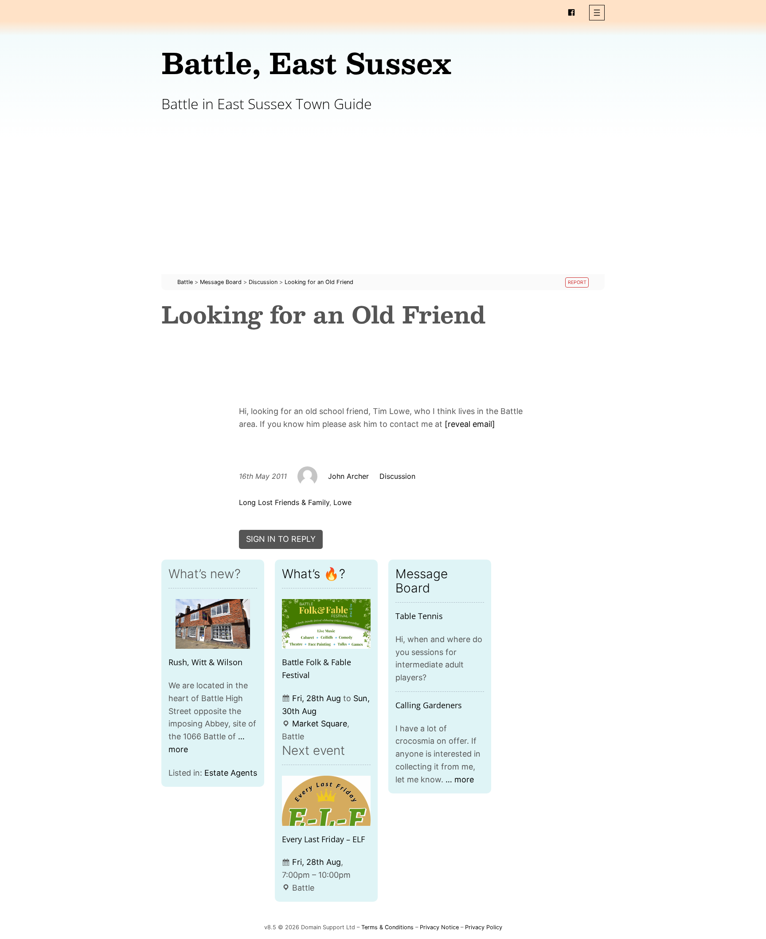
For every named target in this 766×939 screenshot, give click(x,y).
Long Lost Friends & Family (284, 502)
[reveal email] (470, 424)
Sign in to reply (281, 539)
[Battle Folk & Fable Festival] (326, 624)
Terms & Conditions (387, 927)
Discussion (397, 476)
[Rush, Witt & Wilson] (212, 624)
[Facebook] (571, 12)
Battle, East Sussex (306, 62)
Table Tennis (419, 616)
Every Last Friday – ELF (323, 839)
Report (577, 282)
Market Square (319, 723)
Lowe (342, 502)
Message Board (421, 581)
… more (460, 779)
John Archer (348, 476)
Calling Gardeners (428, 705)
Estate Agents (230, 772)
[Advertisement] (383, 212)
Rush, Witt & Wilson (205, 662)
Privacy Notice (439, 927)
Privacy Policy (483, 927)
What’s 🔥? (313, 573)
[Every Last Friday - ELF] (326, 801)
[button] (597, 12)
